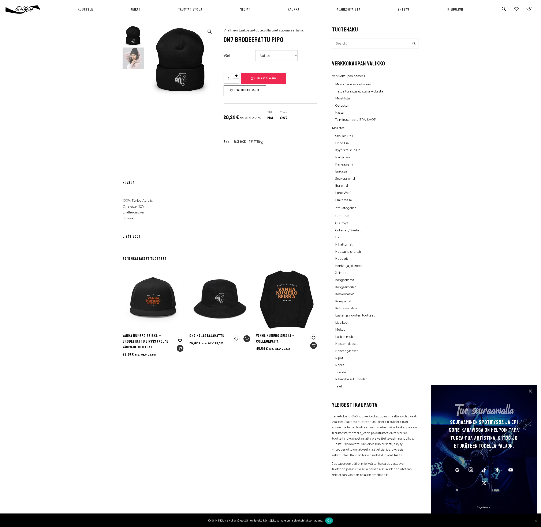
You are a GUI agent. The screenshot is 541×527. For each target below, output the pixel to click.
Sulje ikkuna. (484, 507)
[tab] (220, 183)
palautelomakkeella (374, 475)
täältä (398, 455)
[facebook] (497, 470)
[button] (209, 32)
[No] (536, 521)
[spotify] (457, 470)
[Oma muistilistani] (516, 10)
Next (210, 61)
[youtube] (510, 472)
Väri (227, 55)
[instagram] (470, 470)
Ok (329, 520)
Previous (150, 61)
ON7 (284, 118)
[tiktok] (484, 470)
